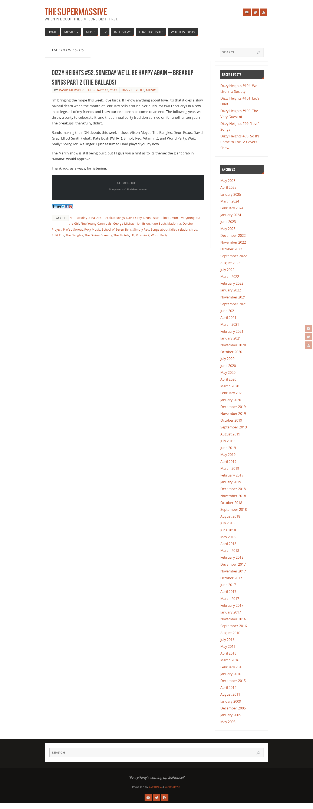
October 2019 (231, 420)
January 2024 (230, 215)
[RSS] (308, 345)
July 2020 (227, 358)
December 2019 (233, 406)
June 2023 (228, 221)
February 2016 (231, 667)
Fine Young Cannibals (96, 223)
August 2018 (230, 516)
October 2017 (231, 578)
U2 (133, 235)
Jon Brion (143, 223)
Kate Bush (158, 223)
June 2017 (228, 584)
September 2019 (233, 427)
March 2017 (229, 598)
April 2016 (228, 653)
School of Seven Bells (117, 229)
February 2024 (231, 208)
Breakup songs (114, 218)
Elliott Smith (169, 218)
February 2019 (231, 475)
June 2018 (228, 530)
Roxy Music (92, 229)
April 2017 (228, 591)
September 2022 (233, 256)
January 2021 (230, 338)
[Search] (258, 53)
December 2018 (233, 489)
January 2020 (230, 400)
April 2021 (228, 317)
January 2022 (230, 290)
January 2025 (230, 194)
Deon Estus (151, 218)
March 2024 (229, 201)
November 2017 (233, 571)
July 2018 (227, 523)
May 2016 (227, 646)
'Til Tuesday (78, 218)
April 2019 (228, 461)
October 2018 (231, 502)
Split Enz (58, 235)
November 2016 (233, 619)
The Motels (121, 235)
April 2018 (228, 543)
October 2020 (231, 352)
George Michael (124, 223)
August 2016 (230, 633)
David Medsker (71, 90)
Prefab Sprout (73, 229)
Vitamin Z (142, 235)
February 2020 (231, 393)
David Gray (134, 218)
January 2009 (230, 701)
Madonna (174, 223)
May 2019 (227, 454)
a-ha (92, 218)
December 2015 (233, 680)
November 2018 (233, 496)
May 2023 (227, 228)
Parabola (155, 787)
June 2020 (228, 365)
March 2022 (229, 276)
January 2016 (230, 674)
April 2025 (228, 187)
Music (151, 90)
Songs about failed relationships (174, 229)
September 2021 (233, 304)
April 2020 (228, 379)
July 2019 (227, 441)
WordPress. (173, 787)
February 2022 (231, 283)
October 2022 (231, 249)
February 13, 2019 (102, 90)
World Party (159, 235)
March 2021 (229, 324)
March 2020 (229, 386)
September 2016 (233, 626)
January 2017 (230, 612)
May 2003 (227, 721)
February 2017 (231, 605)
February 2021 (231, 331)
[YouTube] (308, 328)
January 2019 (230, 482)
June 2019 (228, 447)
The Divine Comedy (98, 235)
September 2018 (233, 509)
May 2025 (227, 180)
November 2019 (233, 413)
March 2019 (229, 468)
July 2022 (227, 269)
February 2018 (231, 557)
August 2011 (230, 694)
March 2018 (229, 550)
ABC (99, 218)
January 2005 (230, 715)
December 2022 (233, 235)
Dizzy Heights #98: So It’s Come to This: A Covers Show (240, 142)
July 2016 (227, 639)
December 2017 (233, 564)
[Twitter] (308, 336)
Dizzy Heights (133, 90)
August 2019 (230, 434)
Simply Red (141, 229)
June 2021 (228, 310)
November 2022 (233, 242)
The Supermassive (76, 12)
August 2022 (230, 263)
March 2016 (229, 660)
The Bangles (74, 235)
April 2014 (228, 687)
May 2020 (227, 372)
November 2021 (233, 297)
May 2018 (227, 537)
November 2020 (233, 345)
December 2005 (233, 708)
